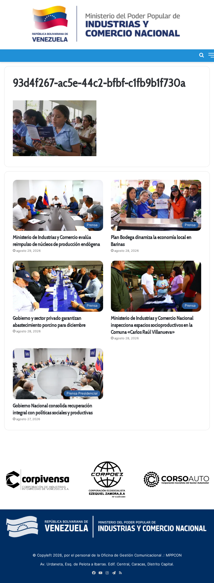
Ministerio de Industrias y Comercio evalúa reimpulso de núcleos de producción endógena (56, 240)
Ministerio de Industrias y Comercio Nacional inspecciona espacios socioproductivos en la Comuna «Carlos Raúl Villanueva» (152, 325)
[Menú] (211, 55)
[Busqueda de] (201, 55)
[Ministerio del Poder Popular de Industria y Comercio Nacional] (107, 24)
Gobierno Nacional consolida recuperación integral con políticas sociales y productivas (53, 409)
